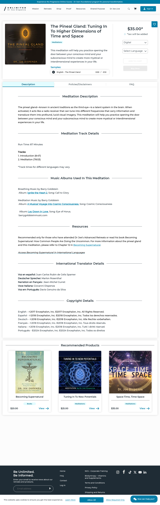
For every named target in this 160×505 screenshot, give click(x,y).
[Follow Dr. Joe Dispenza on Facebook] (124, 471)
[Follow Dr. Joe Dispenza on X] (135, 472)
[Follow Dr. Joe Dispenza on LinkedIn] (145, 472)
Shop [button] (58, 9)
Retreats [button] (48, 9)
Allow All (91, 500)
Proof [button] (68, 9)
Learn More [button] (70, 500)
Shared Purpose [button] (97, 9)
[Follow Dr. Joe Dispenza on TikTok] (130, 472)
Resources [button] (80, 9)
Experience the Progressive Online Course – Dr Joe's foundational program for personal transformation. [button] (80, 2)
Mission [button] (35, 9)
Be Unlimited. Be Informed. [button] (23, 473)
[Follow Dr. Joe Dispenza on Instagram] (117, 472)
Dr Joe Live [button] (115, 9)
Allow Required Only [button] (115, 500)
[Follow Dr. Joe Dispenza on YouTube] (140, 472)
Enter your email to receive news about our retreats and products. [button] (32, 480)
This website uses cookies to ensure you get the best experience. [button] (33, 500)
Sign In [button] (150, 9)
